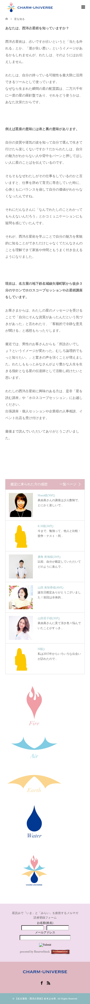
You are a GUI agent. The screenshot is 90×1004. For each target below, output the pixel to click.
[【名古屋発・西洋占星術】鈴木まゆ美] (30, 7)
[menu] (83, 7)
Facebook (41, 982)
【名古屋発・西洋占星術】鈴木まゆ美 (35, 998)
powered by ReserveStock (35, 951)
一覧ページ (68, 484)
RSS (48, 982)
